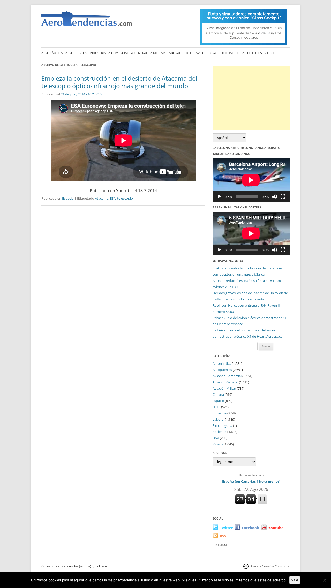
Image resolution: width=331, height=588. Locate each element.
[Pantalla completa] (282, 196)
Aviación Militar (224, 388)
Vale (294, 580)
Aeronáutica (52, 53)
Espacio (243, 53)
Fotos (257, 53)
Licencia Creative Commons (270, 566)
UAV (196, 53)
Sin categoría (222, 425)
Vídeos (270, 53)
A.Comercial (118, 53)
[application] (251, 180)
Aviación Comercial (227, 376)
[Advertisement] (251, 98)
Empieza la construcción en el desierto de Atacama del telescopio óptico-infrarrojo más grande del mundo (119, 82)
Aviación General (225, 382)
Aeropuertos (76, 53)
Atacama (101, 198)
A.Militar (157, 53)
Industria (98, 53)
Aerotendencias (86, 20)
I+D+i (187, 53)
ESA (113, 198)
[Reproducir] (219, 196)
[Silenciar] (274, 196)
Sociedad (226, 53)
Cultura (209, 53)
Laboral (174, 53)
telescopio (125, 198)
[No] (324, 580)
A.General (139, 53)
